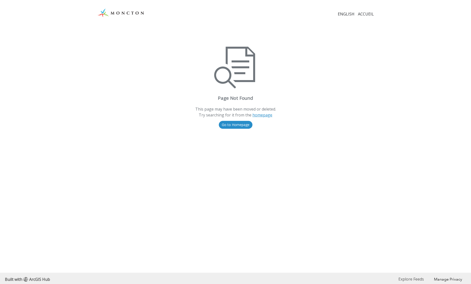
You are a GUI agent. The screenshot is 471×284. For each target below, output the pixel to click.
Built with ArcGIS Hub (27, 279)
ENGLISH (346, 14)
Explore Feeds (411, 279)
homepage (262, 115)
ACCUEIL (366, 14)
